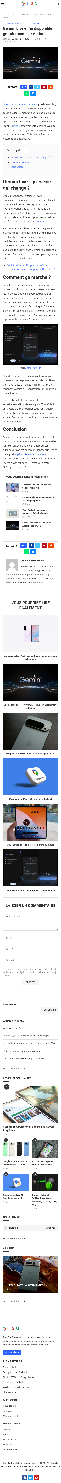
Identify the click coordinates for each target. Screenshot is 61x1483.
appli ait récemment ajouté (29, 454)
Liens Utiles (12, 1361)
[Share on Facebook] (31, 87)
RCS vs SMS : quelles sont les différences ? (42, 1163)
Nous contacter (10, 1406)
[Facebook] (24, 1477)
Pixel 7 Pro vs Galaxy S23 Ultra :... (27, 1284)
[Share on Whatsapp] (26, 93)
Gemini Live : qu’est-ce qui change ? (30, 157)
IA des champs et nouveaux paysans (21, 1050)
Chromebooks (10, 1449)
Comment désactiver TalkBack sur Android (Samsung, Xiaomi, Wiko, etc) (44, 1200)
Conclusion (16, 167)
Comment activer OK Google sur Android (13, 1197)
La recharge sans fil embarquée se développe (26, 1035)
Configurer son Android (15, 1372)
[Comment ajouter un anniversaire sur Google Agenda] (12, 500)
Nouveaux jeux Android (15, 1382)
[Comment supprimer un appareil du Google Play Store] (30, 1104)
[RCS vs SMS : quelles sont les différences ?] (45, 1149)
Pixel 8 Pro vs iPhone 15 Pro (17, 1387)
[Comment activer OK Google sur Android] (16, 1182)
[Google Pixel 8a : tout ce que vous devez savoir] (16, 1149)
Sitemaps (7, 1411)
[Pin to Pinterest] (44, 87)
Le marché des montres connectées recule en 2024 (29, 1043)
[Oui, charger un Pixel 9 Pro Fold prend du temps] (30, 822)
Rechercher (9, 1004)
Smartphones (10, 1439)
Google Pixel (9, 1367)
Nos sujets (12, 1423)
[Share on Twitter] (37, 87)
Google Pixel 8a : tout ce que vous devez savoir (15, 1163)
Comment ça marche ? (22, 162)
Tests (5, 1434)
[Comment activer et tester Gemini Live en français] (30, 867)
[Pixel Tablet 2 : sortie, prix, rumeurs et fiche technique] (12, 513)
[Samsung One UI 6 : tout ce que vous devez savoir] (12, 487)
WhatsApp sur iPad (12, 1027)
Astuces (7, 1429)
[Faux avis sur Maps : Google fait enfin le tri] (30, 776)
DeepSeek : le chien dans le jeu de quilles (24, 1058)
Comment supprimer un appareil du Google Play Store (28, 1128)
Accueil (6, 14)
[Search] (58, 4)
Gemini (41, 221)
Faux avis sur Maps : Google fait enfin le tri (30, 799)
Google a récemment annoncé (20, 104)
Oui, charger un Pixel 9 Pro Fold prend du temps (30, 845)
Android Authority (33, 367)
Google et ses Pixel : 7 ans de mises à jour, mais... (31, 753)
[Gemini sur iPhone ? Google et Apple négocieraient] (12, 525)
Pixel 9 (16, 126)
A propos (10, 1400)
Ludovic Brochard (20, 38)
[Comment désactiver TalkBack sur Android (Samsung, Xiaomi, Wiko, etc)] (45, 1182)
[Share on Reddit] (50, 87)
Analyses (7, 1444)
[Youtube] (36, 1477)
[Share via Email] (33, 93)
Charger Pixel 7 (10, 1392)
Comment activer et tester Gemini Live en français (30, 890)
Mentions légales (11, 1416)
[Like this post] (25, 87)
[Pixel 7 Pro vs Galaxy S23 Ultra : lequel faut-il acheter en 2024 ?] (30, 1274)
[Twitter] (30, 1477)
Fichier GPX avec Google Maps (18, 1377)
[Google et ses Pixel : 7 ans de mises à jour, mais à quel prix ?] (30, 731)
